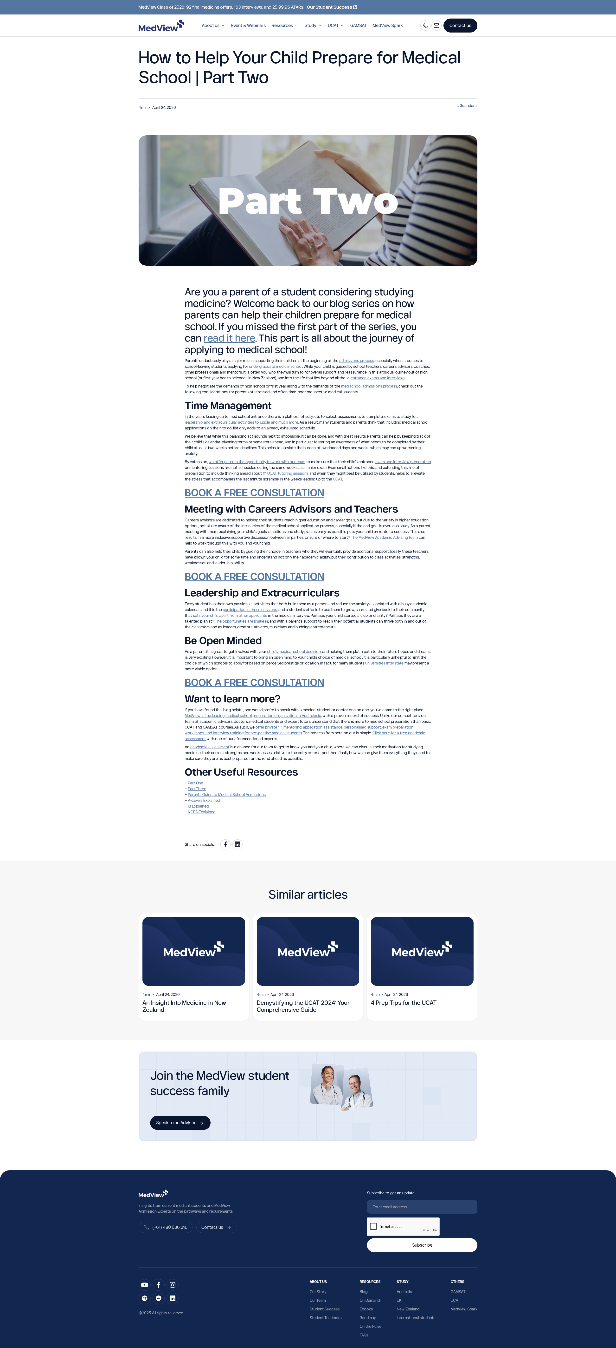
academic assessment (209, 747)
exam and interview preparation (403, 462)
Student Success (325, 1309)
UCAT (337, 479)
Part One (195, 783)
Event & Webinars (248, 25)
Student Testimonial (327, 1317)
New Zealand (408, 1309)
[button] (213, 25)
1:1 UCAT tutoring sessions (285, 473)
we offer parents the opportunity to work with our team (257, 462)
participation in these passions (250, 609)
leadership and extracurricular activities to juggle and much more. (242, 422)
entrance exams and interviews (378, 378)
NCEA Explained (201, 812)
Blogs (364, 1291)
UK (399, 1300)
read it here (229, 337)
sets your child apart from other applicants (230, 615)
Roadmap (368, 1317)
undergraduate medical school (275, 366)
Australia (404, 1291)
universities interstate (384, 663)
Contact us (460, 25)
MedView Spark (388, 25)
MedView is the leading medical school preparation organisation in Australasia (253, 715)
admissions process (356, 360)
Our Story (318, 1291)
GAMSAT (358, 25)
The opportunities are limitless (241, 621)
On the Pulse (370, 1326)
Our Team (318, 1300)
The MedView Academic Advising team (385, 537)
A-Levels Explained (204, 800)
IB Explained (198, 806)
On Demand (370, 1300)
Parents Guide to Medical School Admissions (227, 794)
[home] (161, 25)
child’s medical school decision (294, 651)
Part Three (197, 789)
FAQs (364, 1335)
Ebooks (366, 1309)
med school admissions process (369, 386)
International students (416, 1317)
